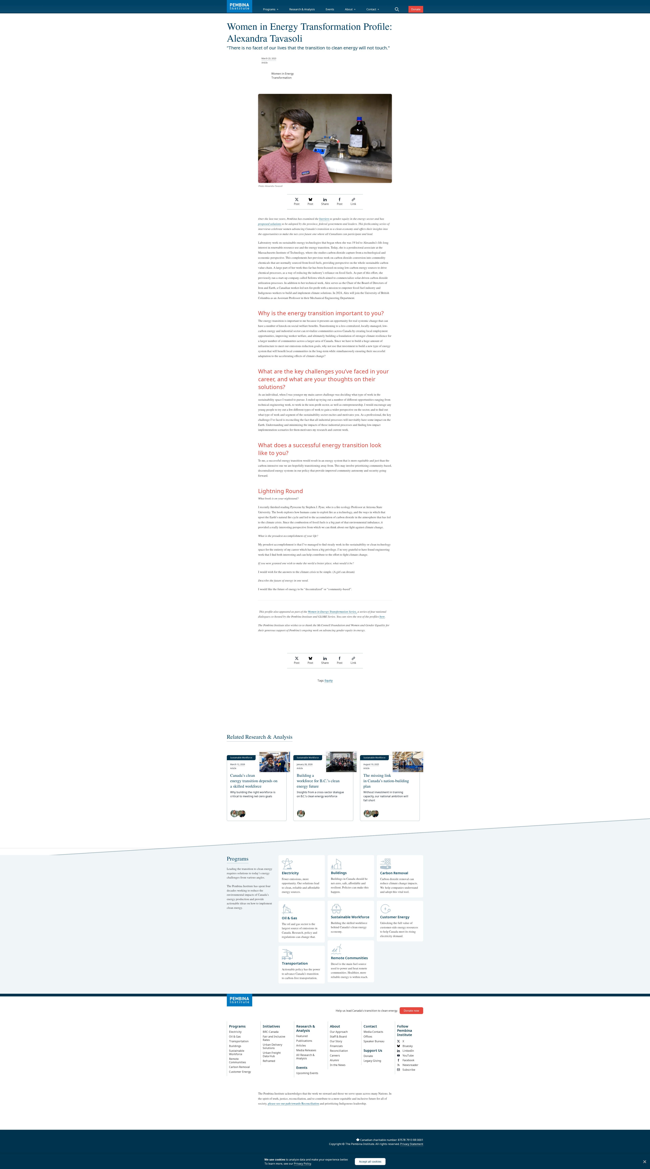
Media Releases (306, 1050)
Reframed (269, 1061)
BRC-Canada (270, 1032)
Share (325, 204)
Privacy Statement (411, 1144)
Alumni (334, 1060)
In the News (337, 1065)
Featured (302, 1036)
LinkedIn (408, 1050)
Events (330, 9)
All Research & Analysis (305, 1056)
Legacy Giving (372, 1061)
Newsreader (410, 1065)
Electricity (235, 1032)
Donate (415, 9)
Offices (368, 1036)
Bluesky (408, 1046)
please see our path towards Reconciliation (293, 1103)
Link (353, 204)
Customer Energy (240, 1072)
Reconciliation (339, 1051)
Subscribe (409, 1069)
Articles (301, 1045)
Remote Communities (237, 1060)
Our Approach (339, 1032)
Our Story (336, 1041)
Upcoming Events (307, 1073)
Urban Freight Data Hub (272, 1054)
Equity (329, 680)
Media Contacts (373, 1032)
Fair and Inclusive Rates (274, 1038)
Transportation (238, 1041)
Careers (335, 1055)
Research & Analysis (302, 9)
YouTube (408, 1055)
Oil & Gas (235, 1036)
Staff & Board (338, 1036)
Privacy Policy (302, 1163)
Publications (304, 1041)
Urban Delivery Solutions (272, 1046)
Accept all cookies (370, 1161)
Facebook (408, 1060)
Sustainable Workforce (236, 1052)
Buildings (235, 1046)
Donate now (411, 1010)
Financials (336, 1046)
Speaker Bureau (374, 1041)
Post (296, 204)
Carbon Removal (239, 1067)
